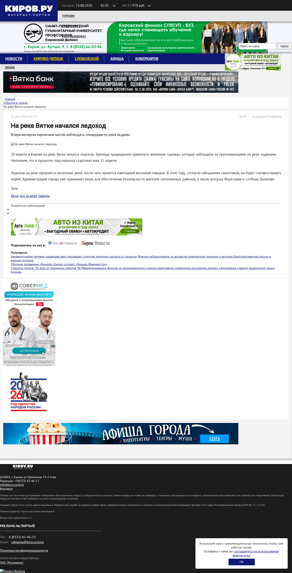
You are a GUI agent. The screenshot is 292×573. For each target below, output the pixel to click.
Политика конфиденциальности (24, 550)
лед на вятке (28, 196)
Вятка (15, 196)
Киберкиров (146, 58)
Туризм (68, 16)
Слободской (87, 58)
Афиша (117, 58)
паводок (44, 196)
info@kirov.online (12, 485)
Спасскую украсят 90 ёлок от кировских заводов (43, 268)
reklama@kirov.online (27, 542)
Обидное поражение (25, 264)
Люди (10, 67)
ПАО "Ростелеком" (12, 562)
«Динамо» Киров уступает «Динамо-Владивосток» (73, 264)
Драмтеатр (71, 26)
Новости (13, 58)
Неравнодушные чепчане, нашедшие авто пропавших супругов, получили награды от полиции (74, 256)
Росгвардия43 (74, 36)
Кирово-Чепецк (48, 58)
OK (242, 562)
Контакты (6, 489)
